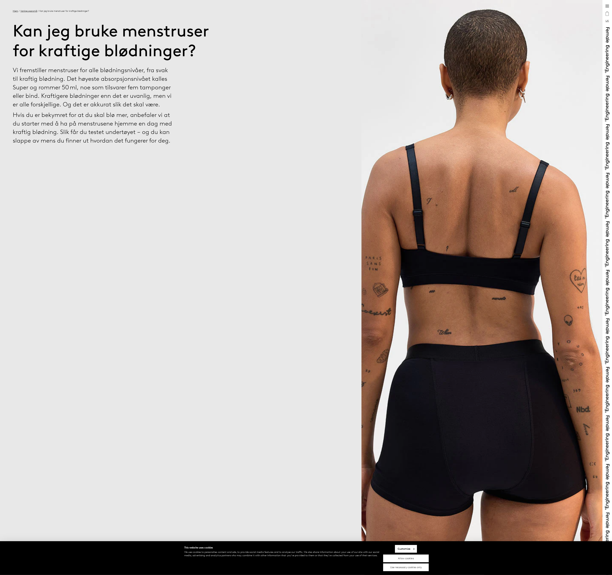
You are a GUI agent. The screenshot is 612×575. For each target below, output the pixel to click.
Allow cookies (406, 558)
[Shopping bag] (607, 13)
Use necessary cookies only (406, 567)
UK (607, 20)
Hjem (15, 11)
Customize (404, 548)
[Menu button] (607, 6)
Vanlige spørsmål (28, 11)
